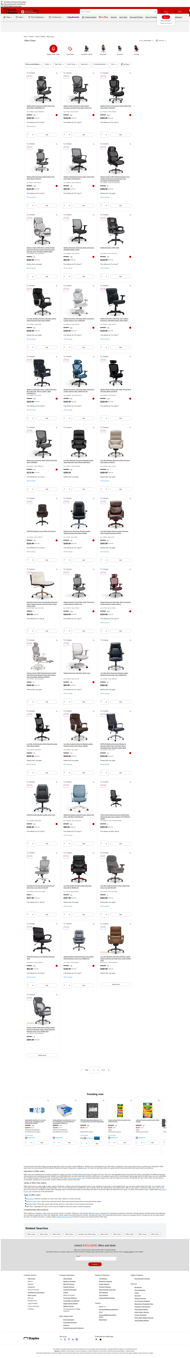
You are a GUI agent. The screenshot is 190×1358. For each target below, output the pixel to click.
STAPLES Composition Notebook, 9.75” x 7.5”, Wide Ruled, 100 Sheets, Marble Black (92, 1120)
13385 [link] (34, 185)
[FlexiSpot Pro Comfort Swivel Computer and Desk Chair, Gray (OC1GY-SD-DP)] (42, 869)
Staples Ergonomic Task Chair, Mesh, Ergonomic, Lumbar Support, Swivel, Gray (79, 603)
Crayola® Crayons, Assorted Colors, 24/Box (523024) (147, 1120)
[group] (37, 1122)
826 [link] (108, 753)
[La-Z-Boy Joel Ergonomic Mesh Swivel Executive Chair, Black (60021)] (42, 727)
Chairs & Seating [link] (40, 36)
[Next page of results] (108, 1070)
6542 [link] (34, 115)
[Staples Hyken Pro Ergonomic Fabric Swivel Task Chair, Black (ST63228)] (116, 89)
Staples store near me (64, 1217)
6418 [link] (71, 327)
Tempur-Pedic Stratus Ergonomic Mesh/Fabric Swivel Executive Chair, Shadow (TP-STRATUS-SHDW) (115, 817)
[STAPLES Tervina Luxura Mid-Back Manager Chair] (42, 940)
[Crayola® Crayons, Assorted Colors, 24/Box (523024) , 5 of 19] (148, 1110)
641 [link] (108, 185)
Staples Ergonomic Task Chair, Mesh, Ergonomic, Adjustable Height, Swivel (79, 248)
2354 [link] (34, 965)
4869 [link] (71, 115)
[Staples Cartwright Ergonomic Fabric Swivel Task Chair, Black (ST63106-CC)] (79, 160)
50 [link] (107, 894)
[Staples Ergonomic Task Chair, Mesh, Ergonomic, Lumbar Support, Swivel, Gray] (79, 586)
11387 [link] (61, 1125)
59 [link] (33, 682)
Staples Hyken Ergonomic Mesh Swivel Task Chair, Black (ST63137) (40, 178)
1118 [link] (116, 1125)
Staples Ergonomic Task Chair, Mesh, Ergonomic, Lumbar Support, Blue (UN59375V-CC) (79, 390)
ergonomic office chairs (78, 1178)
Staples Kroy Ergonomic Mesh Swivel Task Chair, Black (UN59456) (42, 461)
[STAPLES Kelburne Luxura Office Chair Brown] (42, 515)
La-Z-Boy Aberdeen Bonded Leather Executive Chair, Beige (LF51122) (115, 461)
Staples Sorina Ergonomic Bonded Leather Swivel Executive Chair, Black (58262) (77, 532)
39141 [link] (33, 1125)
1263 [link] (71, 469)
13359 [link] (71, 611)
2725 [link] (34, 327)
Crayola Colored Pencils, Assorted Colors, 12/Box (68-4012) (119, 1120)
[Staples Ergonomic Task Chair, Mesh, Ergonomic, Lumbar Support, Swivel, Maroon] (116, 586)
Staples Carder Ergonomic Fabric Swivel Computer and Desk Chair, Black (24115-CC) (78, 107)
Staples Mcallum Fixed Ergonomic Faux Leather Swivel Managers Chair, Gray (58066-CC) (79, 957)
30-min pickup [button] (31, 126)
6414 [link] (71, 398)
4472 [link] (108, 540)
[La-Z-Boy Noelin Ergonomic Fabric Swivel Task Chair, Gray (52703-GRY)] (116, 869)
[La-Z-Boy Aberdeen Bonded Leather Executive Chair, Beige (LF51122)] (116, 444)
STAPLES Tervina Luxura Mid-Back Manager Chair (41, 957)
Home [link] (25, 36)
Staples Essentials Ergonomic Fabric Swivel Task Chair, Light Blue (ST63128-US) (79, 816)
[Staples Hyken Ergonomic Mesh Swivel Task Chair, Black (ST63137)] (42, 160)
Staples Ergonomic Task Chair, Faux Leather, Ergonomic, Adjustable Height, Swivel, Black (114, 319)
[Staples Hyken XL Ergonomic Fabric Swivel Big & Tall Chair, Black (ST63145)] (116, 373)
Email (78, 1256)
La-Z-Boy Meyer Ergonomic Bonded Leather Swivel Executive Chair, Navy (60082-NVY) (114, 674)
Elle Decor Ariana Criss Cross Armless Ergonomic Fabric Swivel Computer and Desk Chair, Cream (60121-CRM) (42, 604)
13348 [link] (108, 115)
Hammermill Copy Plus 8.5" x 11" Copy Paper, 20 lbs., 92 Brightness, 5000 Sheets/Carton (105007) (35, 1121)
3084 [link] (34, 398)
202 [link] (108, 682)
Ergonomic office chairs (33, 1201)
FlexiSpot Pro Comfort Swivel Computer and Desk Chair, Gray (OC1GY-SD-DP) (40, 886)
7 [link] (33, 894)
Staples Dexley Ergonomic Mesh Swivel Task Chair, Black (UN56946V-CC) (41, 107)
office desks (95, 1213)
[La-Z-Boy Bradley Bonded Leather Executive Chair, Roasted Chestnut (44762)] (116, 515)
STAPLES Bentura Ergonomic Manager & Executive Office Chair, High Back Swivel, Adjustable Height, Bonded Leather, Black (113, 746)
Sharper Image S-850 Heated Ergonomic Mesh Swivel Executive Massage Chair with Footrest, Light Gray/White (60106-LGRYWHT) (41, 675)
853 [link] (34, 753)
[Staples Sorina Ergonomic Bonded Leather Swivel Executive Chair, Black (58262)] (79, 515)
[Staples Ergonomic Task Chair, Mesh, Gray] (79, 657)
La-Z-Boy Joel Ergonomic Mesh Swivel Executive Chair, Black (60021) (42, 745)
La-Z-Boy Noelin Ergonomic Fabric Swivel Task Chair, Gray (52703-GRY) (115, 886)
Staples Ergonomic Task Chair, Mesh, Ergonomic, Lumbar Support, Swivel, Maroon (115, 603)
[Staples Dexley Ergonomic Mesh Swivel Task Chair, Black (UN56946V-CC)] (42, 89)
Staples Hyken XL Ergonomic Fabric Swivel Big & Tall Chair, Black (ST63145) (115, 390)
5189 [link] (108, 327)
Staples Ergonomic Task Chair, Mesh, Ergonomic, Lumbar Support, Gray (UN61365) (79, 319)
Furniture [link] (31, 36)
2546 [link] (88, 1125)
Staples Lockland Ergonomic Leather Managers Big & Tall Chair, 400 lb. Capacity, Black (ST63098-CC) (42, 391)
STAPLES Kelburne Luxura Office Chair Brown (41, 531)
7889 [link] (71, 823)
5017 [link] (34, 469)
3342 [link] (71, 965)
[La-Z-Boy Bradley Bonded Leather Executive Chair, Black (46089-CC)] (79, 869)
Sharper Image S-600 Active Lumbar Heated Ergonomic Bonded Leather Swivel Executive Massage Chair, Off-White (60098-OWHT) (41, 249)
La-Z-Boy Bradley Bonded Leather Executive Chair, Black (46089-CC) (77, 886)
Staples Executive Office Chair (109, 247)
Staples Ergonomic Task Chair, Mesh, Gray (77, 673)
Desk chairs (29, 1199)
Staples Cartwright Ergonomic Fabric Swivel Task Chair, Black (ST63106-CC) (79, 178)
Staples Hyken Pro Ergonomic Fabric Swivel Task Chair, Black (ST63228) (115, 107)
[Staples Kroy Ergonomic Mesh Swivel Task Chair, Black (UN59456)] (42, 444)
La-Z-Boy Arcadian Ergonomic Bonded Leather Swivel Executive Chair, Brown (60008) (78, 745)
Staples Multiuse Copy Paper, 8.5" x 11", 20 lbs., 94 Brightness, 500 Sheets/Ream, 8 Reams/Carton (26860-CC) (64, 1121)
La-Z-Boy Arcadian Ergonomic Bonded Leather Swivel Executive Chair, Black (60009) (41, 319)
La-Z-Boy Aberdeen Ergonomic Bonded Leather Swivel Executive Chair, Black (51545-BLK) (78, 461)
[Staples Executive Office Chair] (116, 231)
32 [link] (33, 611)
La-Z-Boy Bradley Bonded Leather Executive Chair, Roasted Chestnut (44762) (114, 532)
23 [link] (107, 823)
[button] (155, 11)
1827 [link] (143, 1125)
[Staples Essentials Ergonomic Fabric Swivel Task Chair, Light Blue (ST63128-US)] (79, 798)
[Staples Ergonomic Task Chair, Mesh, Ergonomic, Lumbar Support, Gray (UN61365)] (79, 302)
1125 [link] (71, 185)
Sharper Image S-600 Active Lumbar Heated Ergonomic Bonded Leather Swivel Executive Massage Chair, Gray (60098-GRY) (41, 1029)
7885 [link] (71, 256)
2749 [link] (71, 540)
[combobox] (118, 12)
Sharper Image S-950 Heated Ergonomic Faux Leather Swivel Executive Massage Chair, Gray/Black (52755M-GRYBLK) (115, 178)
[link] (32, 2)
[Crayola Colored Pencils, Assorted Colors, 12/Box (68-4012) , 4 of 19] (120, 1110)
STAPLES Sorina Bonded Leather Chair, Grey (41, 815)
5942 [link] (108, 256)
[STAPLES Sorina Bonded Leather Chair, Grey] (42, 798)
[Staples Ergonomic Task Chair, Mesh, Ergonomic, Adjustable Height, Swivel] (79, 231)
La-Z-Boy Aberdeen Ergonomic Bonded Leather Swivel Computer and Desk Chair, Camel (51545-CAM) (115, 958)
